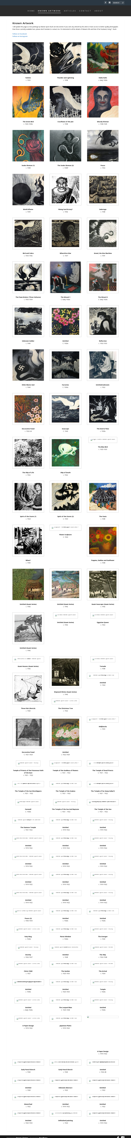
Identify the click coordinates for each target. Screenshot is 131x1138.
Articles (70, 11)
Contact (85, 11)
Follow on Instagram (20, 36)
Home (31, 11)
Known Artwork (49, 11)
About (99, 11)
